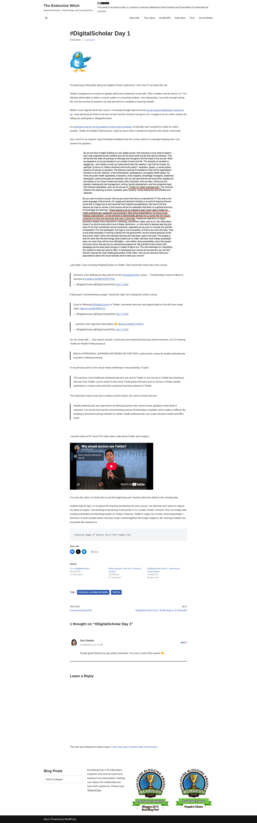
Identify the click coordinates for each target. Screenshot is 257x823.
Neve (46, 819)
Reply (184, 642)
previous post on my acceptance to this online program (103, 127)
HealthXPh (165, 18)
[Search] (46, 18)
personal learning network (93, 592)
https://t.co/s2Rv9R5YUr (92, 308)
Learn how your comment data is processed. (134, 747)
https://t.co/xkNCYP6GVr (131, 324)
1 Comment (89, 40)
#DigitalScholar (131, 275)
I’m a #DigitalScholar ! (80, 568)
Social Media (206, 18)
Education (180, 18)
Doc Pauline (87, 640)
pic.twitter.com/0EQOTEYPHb (99, 279)
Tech (192, 18)
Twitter (116, 592)
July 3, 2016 (122, 284)
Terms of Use (94, 790)
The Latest (149, 18)
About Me (134, 18)
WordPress (70, 819)
